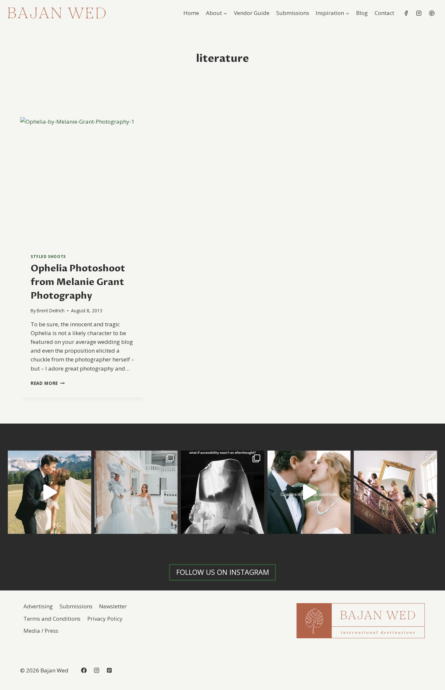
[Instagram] (418, 13)
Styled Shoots (48, 256)
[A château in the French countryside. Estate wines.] (309, 492)
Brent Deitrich (51, 310)
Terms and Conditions (51, 618)
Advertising (38, 606)
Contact (384, 13)
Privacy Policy (104, 618)
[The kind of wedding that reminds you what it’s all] (49, 492)
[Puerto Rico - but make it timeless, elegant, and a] (136, 492)
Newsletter (113, 606)
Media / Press (40, 630)
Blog (362, 13)
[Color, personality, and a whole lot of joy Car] (395, 492)
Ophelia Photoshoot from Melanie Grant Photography (78, 282)
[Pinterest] (431, 13)
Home (191, 13)
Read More (48, 383)
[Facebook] (406, 13)
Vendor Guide (251, 13)
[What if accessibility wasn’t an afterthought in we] (222, 492)
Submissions (292, 13)
